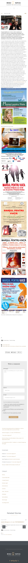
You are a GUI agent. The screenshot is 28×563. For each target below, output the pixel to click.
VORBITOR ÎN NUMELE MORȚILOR (12, 464)
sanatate (24, 346)
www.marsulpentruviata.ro (19, 81)
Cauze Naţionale (6, 344)
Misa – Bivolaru (5, 491)
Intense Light (5, 483)
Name (5, 387)
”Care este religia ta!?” (7, 435)
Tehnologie (4, 499)
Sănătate (4, 494)
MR (1, 13)
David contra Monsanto (15, 459)
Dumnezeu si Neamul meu (16, 346)
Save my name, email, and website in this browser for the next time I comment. (13, 406)
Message (5, 368)
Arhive (3, 474)
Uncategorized (5, 502)
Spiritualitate (5, 497)
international (5, 485)
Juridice (4, 488)
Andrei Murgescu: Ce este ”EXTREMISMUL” (11, 432)
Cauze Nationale (6, 346)
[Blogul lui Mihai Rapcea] (14, 3)
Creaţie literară (5, 480)
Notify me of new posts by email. (12, 413)
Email (4, 394)
